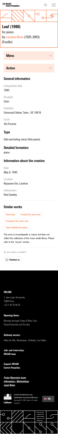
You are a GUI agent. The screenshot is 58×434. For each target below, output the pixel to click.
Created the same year (30, 214)
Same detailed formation (17, 227)
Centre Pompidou (12, 367)
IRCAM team (10, 354)
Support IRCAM (11, 363)
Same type (10, 214)
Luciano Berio (15, 37)
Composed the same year (17, 220)
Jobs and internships (14, 350)
